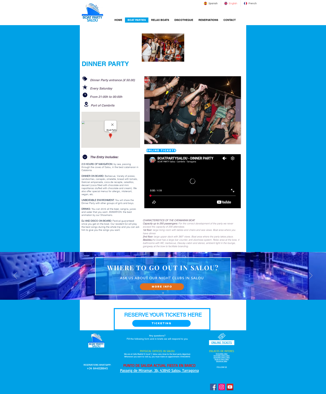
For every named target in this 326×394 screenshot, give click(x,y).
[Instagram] (221, 387)
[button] (162, 286)
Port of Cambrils (102, 105)
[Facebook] (213, 387)
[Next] (310, 275)
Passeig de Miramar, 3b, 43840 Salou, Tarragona (159, 370)
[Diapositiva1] (163, 293)
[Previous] (15, 275)
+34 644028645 (97, 368)
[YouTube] (230, 387)
